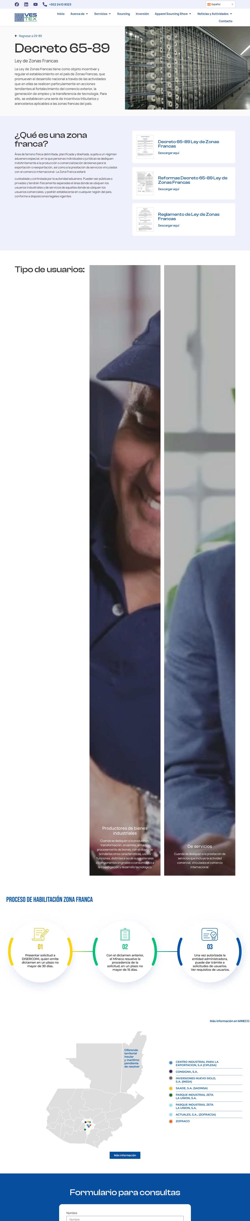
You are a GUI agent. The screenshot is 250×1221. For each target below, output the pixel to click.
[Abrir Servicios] (109, 14)
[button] (220, 4)
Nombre (71, 1213)
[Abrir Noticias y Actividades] (231, 14)
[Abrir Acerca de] (86, 14)
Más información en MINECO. (230, 1021)
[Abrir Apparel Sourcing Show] (190, 14)
